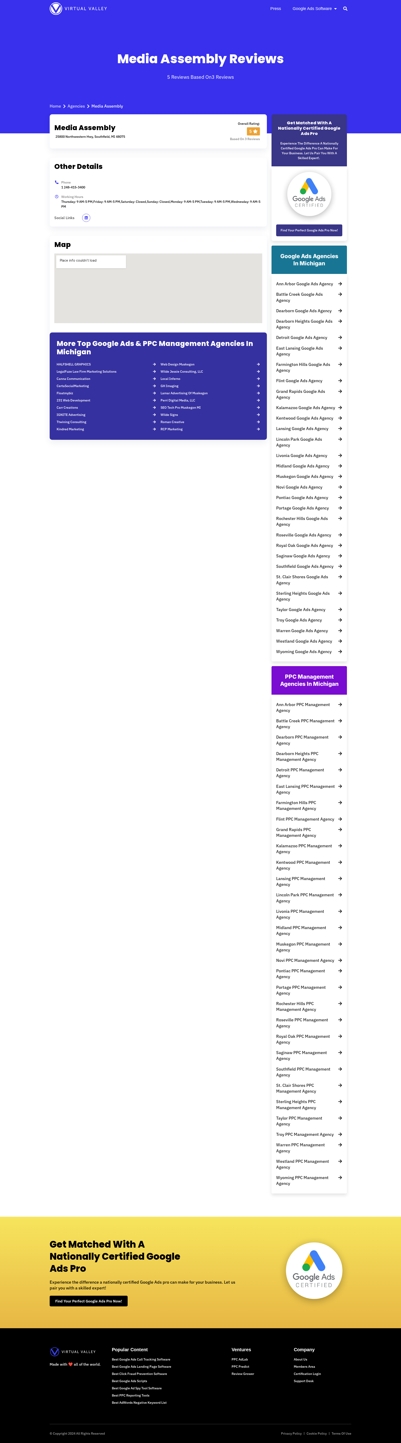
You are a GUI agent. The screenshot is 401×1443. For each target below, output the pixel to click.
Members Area (304, 1366)
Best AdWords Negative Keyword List (139, 1402)
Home (55, 106)
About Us (300, 1359)
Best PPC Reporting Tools (130, 1395)
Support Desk (304, 1381)
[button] (345, 8)
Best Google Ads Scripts (129, 1381)
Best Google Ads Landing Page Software (141, 1366)
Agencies (76, 106)
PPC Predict (240, 1366)
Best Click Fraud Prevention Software (139, 1374)
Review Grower (243, 1374)
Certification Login (307, 1374)
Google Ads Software (312, 8)
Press (275, 8)
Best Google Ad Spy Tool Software (137, 1388)
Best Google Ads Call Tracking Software (141, 1359)
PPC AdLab (240, 1359)
